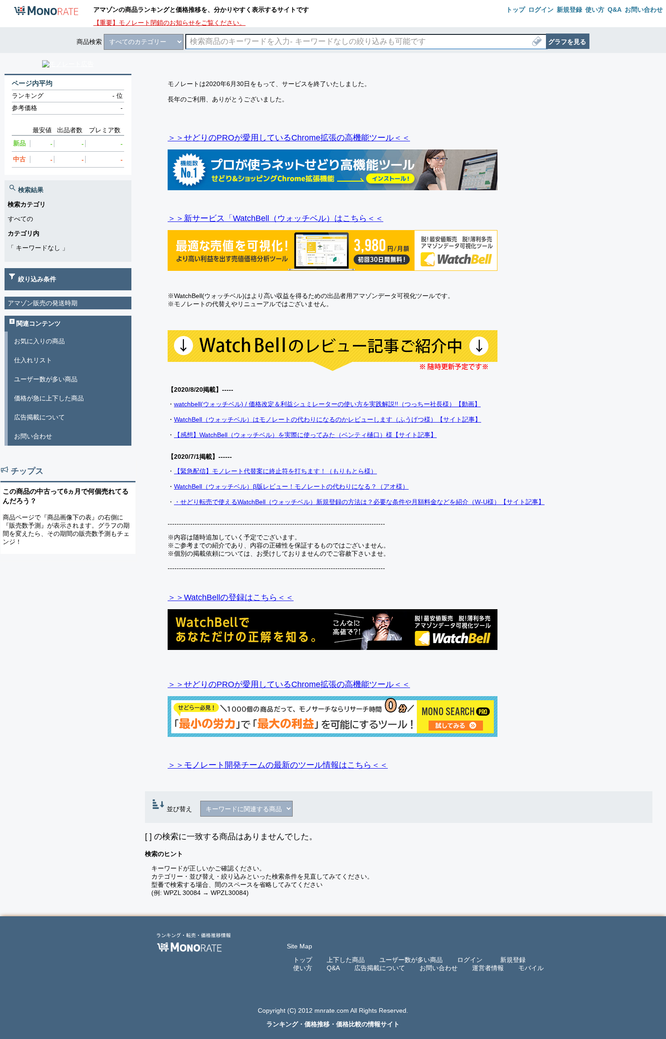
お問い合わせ (33, 436)
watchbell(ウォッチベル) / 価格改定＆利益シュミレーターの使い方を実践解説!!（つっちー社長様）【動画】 (327, 404)
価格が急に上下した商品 (49, 398)
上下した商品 (346, 959)
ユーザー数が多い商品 (45, 379)
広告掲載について (39, 417)
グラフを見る (567, 41)
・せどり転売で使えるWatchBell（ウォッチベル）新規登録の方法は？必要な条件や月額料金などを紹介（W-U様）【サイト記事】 (359, 501)
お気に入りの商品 (39, 341)
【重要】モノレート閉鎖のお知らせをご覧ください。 (169, 22)
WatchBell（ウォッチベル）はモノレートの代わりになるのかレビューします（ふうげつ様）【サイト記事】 (327, 419)
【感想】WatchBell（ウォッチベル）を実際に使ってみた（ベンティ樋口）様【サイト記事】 (305, 434)
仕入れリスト (33, 360)
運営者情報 (488, 968)
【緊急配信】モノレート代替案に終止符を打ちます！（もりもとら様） (275, 471)
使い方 (302, 968)
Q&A (333, 968)
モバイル (531, 968)
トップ (302, 959)
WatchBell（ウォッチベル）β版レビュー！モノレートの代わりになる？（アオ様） (291, 486)
